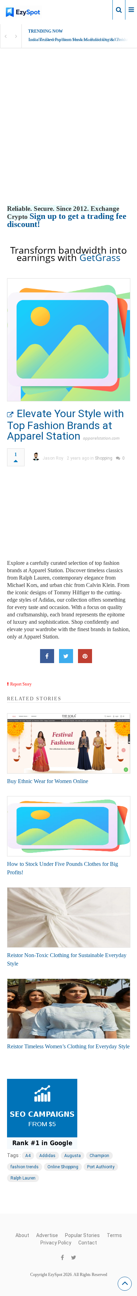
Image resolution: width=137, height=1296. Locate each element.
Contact (87, 1242)
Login (101, 9)
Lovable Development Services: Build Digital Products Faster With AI (82, 39)
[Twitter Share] (66, 656)
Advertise (47, 1235)
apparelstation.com (101, 438)
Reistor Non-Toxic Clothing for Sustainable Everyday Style (66, 959)
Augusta (72, 1155)
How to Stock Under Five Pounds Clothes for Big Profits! (62, 868)
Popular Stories (82, 1235)
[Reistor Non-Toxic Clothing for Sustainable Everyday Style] (68, 917)
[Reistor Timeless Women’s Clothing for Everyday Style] (68, 1008)
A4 (28, 1155)
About (22, 1235)
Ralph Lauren (23, 1178)
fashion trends (25, 1166)
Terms (114, 1235)
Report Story (21, 684)
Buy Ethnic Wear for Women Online (47, 781)
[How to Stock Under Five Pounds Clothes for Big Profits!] (68, 826)
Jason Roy (53, 458)
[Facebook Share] (47, 656)
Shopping (103, 458)
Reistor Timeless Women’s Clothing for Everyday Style (68, 1046)
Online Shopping (62, 1166)
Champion (99, 1155)
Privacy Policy (55, 1242)
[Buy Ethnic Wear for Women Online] (68, 743)
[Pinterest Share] (85, 656)
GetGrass (99, 257)
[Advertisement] (68, 133)
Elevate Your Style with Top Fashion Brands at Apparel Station (65, 424)
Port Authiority (101, 1166)
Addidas (47, 1155)
